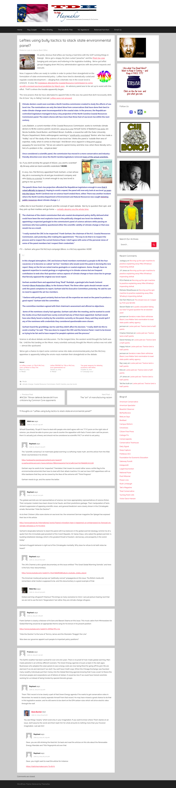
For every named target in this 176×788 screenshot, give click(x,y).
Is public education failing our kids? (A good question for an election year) (137, 310)
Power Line (124, 480)
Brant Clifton (43, 50)
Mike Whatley (47, 30)
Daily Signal (124, 446)
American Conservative (129, 402)
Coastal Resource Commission (44, 384)
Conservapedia (126, 439)
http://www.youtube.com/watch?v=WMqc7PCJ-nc (40, 629)
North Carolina (61, 384)
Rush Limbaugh (126, 484)
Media (24, 381)
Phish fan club (99, 58)
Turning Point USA (127, 495)
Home (19, 30)
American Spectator (127, 405)
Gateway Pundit (126, 461)
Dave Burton (36, 712)
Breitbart (123, 420)
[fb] (140, 112)
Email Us (117, 30)
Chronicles (124, 428)
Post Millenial (125, 476)
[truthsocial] (131, 112)
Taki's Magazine (126, 487)
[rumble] (145, 112)
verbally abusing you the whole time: (73, 209)
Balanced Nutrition (101, 30)
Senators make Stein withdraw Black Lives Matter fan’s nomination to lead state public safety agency (137, 319)
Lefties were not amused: (61, 98)
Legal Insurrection (127, 469)
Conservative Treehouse (129, 443)
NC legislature (83, 30)
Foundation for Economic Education (134, 458)
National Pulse (125, 473)
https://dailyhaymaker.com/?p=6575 (40, 766)
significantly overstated (80, 135)
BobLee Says (125, 417)
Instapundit (124, 465)
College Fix (124, 435)
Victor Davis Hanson (128, 499)
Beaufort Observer (127, 409)
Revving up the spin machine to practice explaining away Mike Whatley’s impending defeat (137, 264)
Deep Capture (125, 450)
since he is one (66, 129)
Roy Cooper (32, 30)
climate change (27, 384)
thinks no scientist (34, 178)
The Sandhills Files (65, 30)
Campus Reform (126, 424)
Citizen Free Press (127, 431)
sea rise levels (72, 384)
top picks (101, 129)
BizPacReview (125, 413)
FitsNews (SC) (125, 454)
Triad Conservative (127, 491)
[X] (135, 112)
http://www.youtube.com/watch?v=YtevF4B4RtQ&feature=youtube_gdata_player (54, 573)
